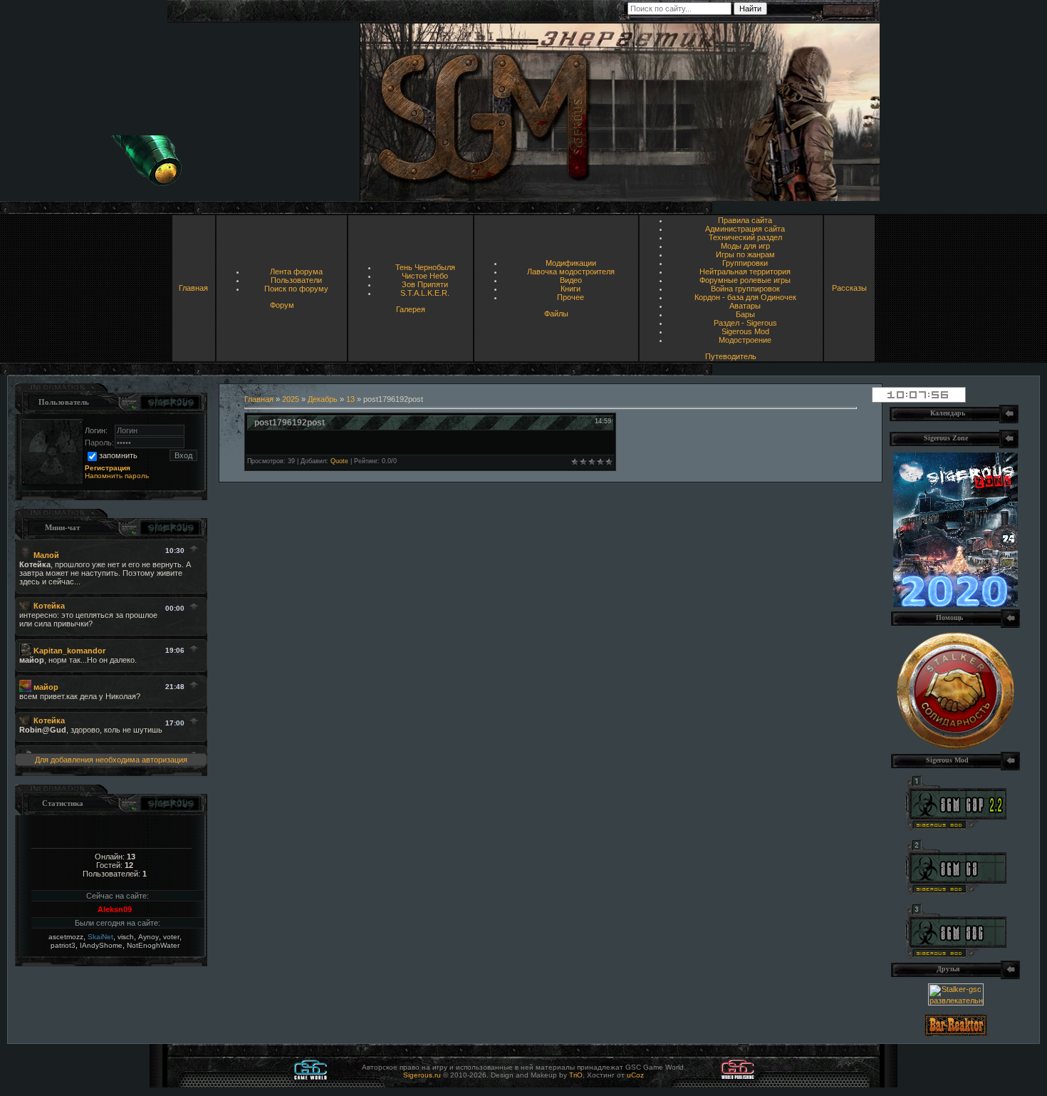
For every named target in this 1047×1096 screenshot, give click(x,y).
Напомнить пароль (117, 476)
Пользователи (296, 280)
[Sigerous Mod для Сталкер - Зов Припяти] (955, 827)
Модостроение (745, 340)
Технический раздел (745, 237)
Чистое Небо (425, 276)
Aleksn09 (115, 909)
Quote (339, 461)
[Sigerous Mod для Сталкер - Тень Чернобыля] (955, 955)
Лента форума (296, 271)
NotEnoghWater (153, 945)
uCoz (635, 1075)
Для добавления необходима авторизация (111, 759)
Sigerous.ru (422, 1075)
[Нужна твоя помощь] (955, 747)
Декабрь (323, 399)
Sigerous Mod (745, 331)
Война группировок (745, 288)
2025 (290, 399)
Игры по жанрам (745, 254)
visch (126, 937)
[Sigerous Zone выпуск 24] (955, 604)
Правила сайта (745, 220)
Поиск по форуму (296, 288)
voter (171, 937)
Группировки (745, 263)
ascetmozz (65, 937)
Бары (745, 314)
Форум (282, 305)
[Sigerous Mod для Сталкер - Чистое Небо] (955, 891)
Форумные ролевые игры (745, 280)
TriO (576, 1075)
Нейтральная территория (745, 271)
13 (350, 399)
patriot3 (63, 945)
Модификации (571, 263)
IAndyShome (101, 945)
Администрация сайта (745, 228)
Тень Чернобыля (425, 267)
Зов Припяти (425, 284)
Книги (570, 288)
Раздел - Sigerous (745, 323)
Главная (193, 288)
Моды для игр (745, 246)
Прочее (570, 297)
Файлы (556, 313)
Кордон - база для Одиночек (745, 297)
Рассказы (849, 288)
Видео (571, 280)
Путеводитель (730, 356)
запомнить (118, 455)
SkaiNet (100, 937)
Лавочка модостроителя (571, 271)
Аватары (745, 305)
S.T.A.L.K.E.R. (424, 293)
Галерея (410, 309)
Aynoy (148, 937)
